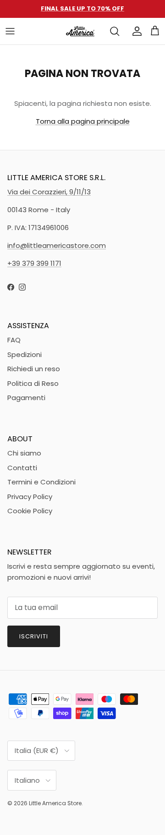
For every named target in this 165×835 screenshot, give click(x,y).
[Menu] (10, 31)
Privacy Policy (29, 496)
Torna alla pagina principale (83, 121)
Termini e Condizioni (41, 482)
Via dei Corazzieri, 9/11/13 (49, 192)
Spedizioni (24, 354)
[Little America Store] (80, 31)
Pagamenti (26, 397)
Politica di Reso (33, 383)
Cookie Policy (29, 511)
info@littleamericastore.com (56, 245)
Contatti (22, 467)
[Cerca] (114, 31)
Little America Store (55, 803)
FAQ (14, 340)
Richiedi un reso (33, 369)
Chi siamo (24, 453)
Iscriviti (33, 636)
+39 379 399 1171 (34, 263)
